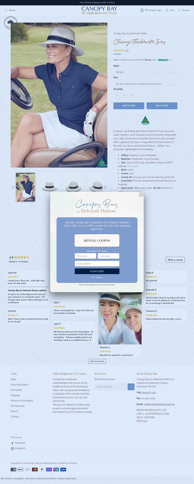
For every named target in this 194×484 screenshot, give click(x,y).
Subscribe (97, 271)
